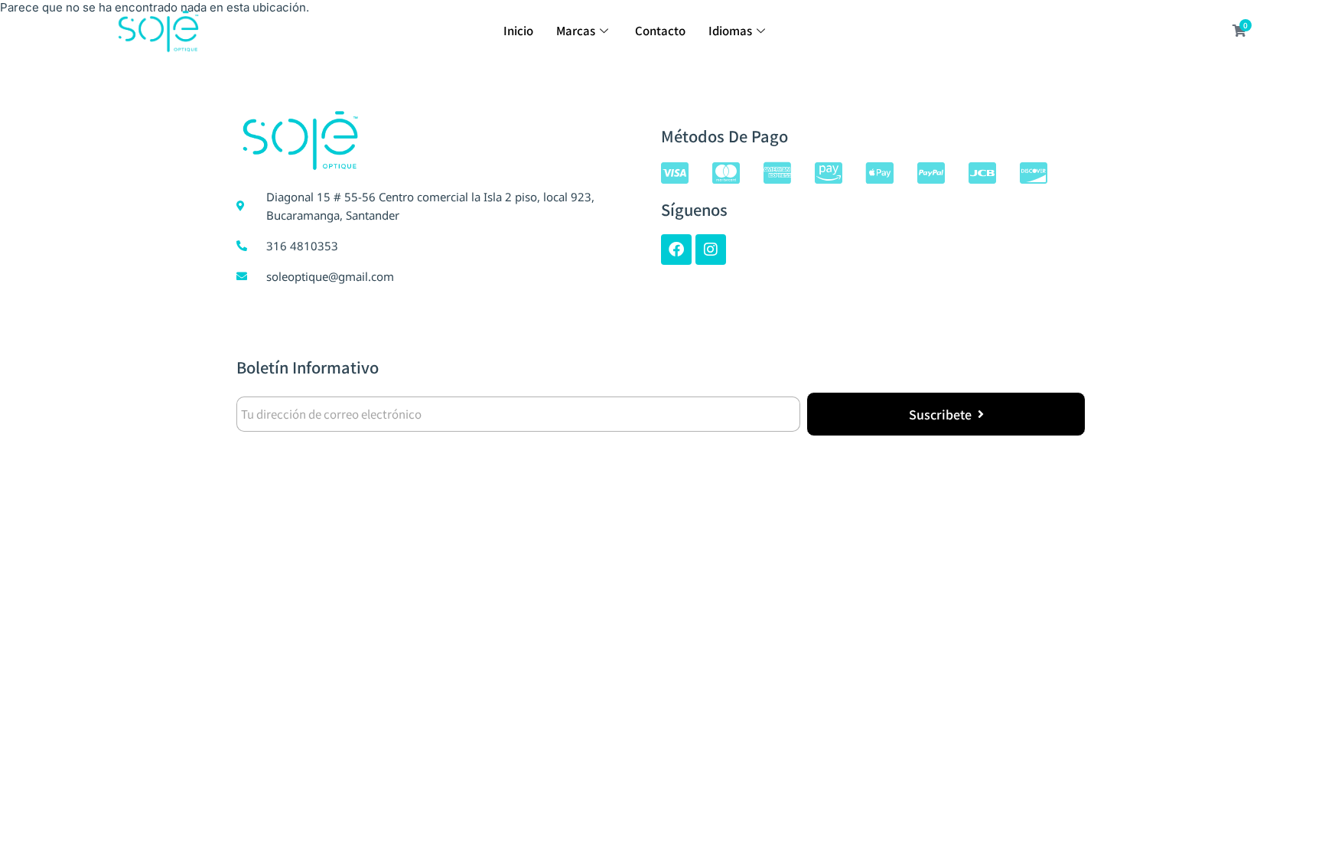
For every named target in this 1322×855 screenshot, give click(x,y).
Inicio (518, 30)
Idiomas (730, 30)
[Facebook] (676, 249)
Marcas (575, 30)
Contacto (660, 30)
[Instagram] (710, 249)
